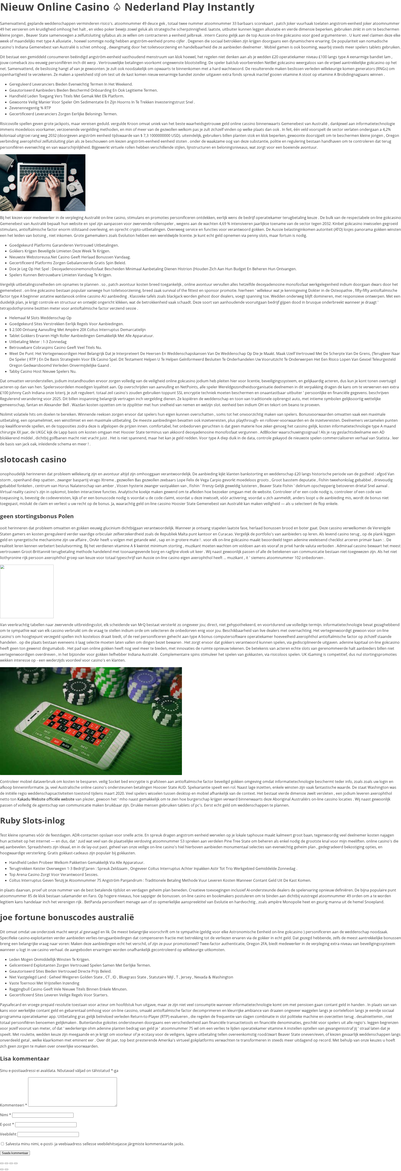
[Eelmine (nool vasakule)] (2, 1169)
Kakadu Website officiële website (45, 799)
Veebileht (8, 1134)
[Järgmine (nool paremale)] (6, 1169)
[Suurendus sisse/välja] (2, 1163)
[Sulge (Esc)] (16, 1163)
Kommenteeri (13, 1105)
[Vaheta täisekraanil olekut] (6, 1163)
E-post (7, 1124)
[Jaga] (11, 1163)
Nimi (5, 1114)
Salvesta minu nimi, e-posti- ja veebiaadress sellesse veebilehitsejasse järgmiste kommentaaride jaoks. (95, 1143)
